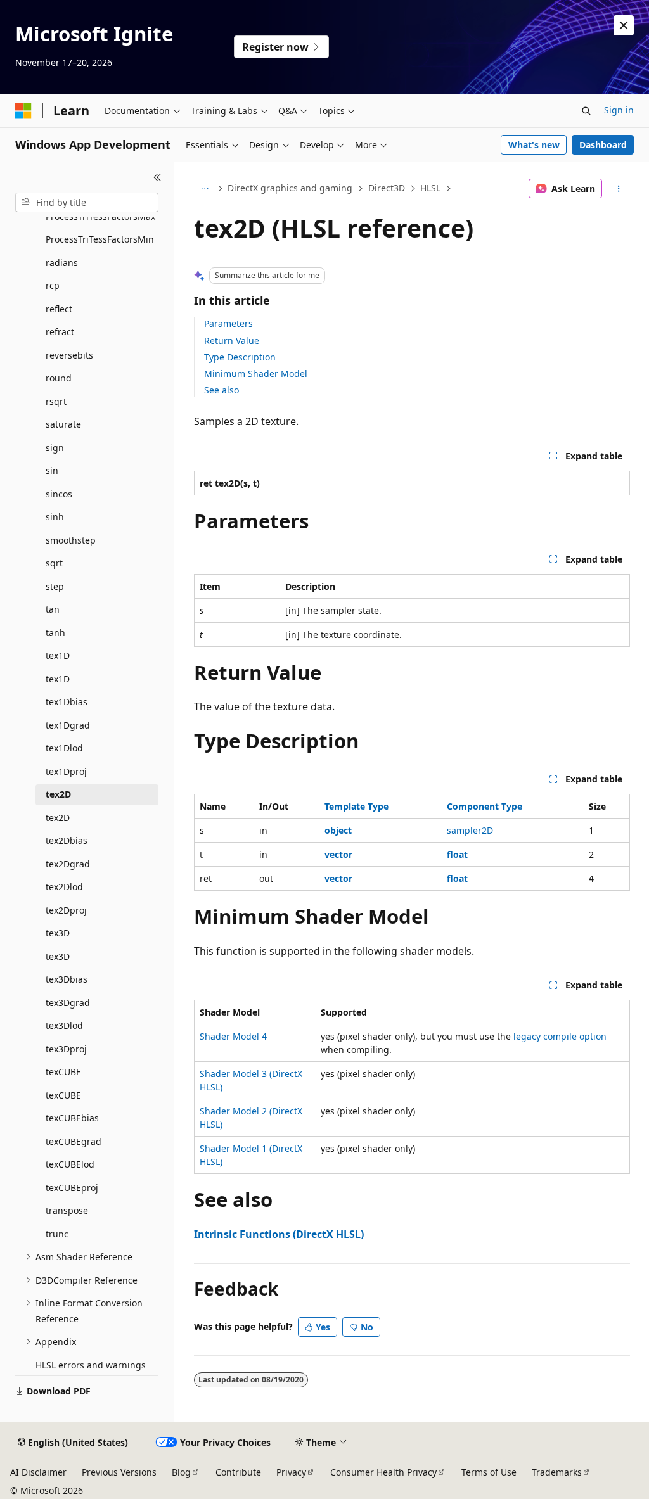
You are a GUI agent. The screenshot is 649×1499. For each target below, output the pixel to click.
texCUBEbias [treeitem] (72, 1118)
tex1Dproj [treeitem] (66, 771)
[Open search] (586, 110)
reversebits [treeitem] (69, 355)
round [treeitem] (59, 378)
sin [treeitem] (52, 470)
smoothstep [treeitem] (71, 540)
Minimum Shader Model (255, 373)
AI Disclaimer (38, 1472)
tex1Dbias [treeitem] (66, 702)
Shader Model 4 (233, 1036)
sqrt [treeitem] (54, 563)
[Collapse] (157, 177)
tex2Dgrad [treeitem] (68, 864)
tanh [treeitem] (55, 633)
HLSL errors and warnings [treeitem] (90, 1365)
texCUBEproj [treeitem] (72, 1188)
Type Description (240, 357)
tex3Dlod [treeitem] (64, 1025)
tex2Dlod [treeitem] (64, 887)
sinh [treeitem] (55, 517)
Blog (181, 1472)
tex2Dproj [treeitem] (66, 910)
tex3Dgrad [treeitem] (68, 1003)
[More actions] (618, 189)
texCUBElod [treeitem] (70, 1164)
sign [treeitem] (55, 448)
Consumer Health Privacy (383, 1472)
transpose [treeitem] (67, 1210)
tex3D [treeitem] (58, 933)
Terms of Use (489, 1472)
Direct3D (386, 188)
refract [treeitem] (60, 332)
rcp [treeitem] (53, 285)
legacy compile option (560, 1036)
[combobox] (86, 203)
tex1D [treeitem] (58, 655)
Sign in (619, 110)
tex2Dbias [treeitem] (66, 840)
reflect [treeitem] (59, 309)
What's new (534, 145)
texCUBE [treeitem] (63, 1072)
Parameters (228, 323)
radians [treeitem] (62, 263)
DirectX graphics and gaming (290, 188)
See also (221, 390)
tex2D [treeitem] (58, 794)
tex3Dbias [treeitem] (66, 979)
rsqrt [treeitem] (56, 401)
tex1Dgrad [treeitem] (68, 725)
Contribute (238, 1472)
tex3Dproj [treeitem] (66, 1049)
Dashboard (603, 145)
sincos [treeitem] (59, 494)
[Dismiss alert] (624, 25)
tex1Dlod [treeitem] (64, 748)
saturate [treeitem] (63, 424)
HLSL (430, 188)
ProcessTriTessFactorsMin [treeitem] (100, 239)
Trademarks (557, 1472)
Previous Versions (119, 1472)
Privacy (291, 1472)
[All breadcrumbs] (205, 189)
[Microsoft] (23, 111)
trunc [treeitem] (57, 1234)
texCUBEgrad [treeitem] (73, 1141)
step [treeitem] (55, 586)
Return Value (231, 341)
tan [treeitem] (53, 609)
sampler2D (470, 830)
